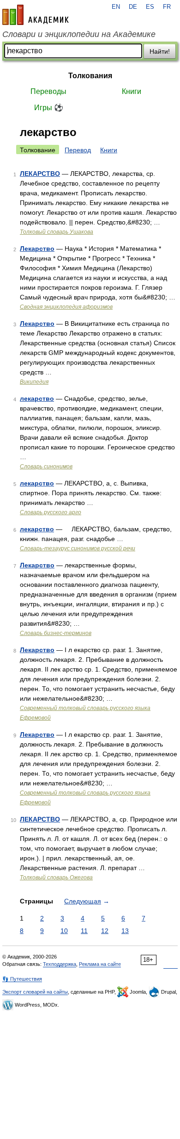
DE (133, 7)
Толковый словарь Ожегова (56, 877)
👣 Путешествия (22, 979)
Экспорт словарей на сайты (35, 992)
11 (84, 930)
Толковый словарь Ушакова (56, 232)
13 (125, 930)
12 (104, 930)
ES (150, 7)
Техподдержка (59, 964)
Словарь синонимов (46, 466)
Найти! (160, 51)
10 (64, 930)
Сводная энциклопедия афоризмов (66, 307)
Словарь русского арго (50, 512)
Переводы (48, 91)
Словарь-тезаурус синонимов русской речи (77, 548)
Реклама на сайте (100, 964)
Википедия (34, 382)
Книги (131, 91)
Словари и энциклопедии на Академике (79, 34)
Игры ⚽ (48, 108)
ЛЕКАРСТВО (40, 173)
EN (116, 7)
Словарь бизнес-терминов (55, 633)
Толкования (90, 76)
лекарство (37, 398)
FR (167, 7)
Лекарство (37, 248)
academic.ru (35, 15)
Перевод (78, 150)
